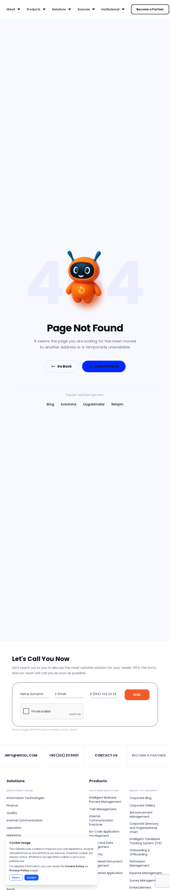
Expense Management (146, 873)
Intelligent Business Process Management (105, 799)
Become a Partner (150, 9)
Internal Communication (24, 820)
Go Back (64, 366)
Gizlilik (64, 729)
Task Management (103, 809)
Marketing (14, 835)
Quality (12, 813)
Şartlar (73, 729)
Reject (16, 877)
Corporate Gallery (142, 805)
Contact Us (106, 755)
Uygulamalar (94, 404)
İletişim (117, 404)
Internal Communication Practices (101, 820)
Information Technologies (25, 798)
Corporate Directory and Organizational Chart (144, 828)
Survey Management (145, 880)
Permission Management (139, 863)
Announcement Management (141, 814)
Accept (31, 877)
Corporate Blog (140, 798)
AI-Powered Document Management (105, 863)
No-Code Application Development (104, 833)
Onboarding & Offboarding (140, 852)
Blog (50, 404)
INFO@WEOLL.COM (21, 755)
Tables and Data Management (101, 845)
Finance (12, 805)
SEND (137, 695)
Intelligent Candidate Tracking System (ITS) (146, 841)
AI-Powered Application (106, 873)
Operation (14, 828)
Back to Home (107, 366)
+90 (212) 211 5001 (64, 755)
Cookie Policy (74, 866)
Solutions (68, 404)
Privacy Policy (19, 870)
